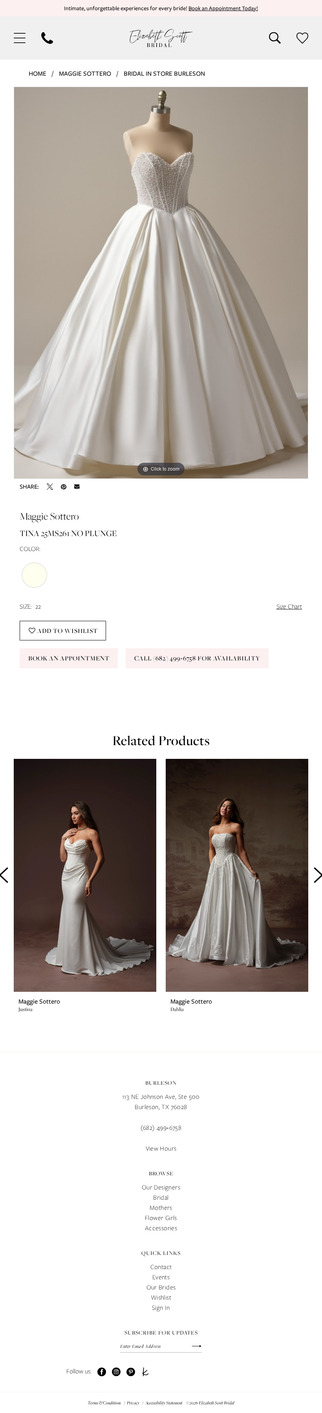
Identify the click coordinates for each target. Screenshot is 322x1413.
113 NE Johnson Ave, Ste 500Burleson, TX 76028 (161, 1101)
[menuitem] (19, 38)
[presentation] (85, 875)
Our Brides (161, 1287)
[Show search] (275, 38)
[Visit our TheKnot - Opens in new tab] (145, 1372)
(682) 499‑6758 (161, 1127)
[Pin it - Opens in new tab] (63, 487)
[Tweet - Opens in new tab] (50, 487)
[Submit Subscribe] (193, 1346)
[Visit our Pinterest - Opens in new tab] (130, 1372)
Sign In (161, 1307)
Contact (161, 1266)
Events (161, 1277)
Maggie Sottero (85, 73)
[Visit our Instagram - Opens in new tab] (116, 1372)
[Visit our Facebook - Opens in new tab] (101, 1372)
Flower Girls (161, 1217)
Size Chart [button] (289, 606)
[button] (19, 38)
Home (37, 73)
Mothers (161, 1207)
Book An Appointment (69, 658)
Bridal (160, 1197)
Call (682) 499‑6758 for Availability (197, 658)
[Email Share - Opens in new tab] (77, 486)
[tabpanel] (161, 282)
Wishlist (161, 1297)
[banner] (161, 38)
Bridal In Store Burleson (164, 73)
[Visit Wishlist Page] (302, 38)
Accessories (161, 1228)
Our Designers (161, 1187)
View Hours (161, 1148)
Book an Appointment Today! (223, 8)
